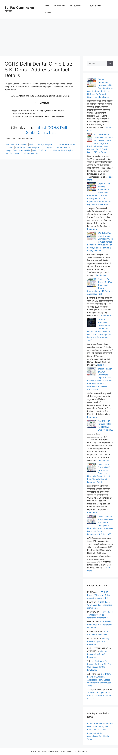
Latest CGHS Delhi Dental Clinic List (46, 130)
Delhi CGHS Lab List (41, 150)
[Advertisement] (59, 35)
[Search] (110, 63)
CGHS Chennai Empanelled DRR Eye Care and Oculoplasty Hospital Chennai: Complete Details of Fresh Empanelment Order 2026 (100, 525)
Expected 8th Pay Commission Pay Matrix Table (98, 736)
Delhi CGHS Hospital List (16, 144)
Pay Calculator (95, 6)
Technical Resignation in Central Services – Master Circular (99, 695)
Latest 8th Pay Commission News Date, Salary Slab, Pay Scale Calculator (100, 726)
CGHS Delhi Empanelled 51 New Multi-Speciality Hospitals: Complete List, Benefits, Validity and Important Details (99, 473)
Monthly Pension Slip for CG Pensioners (98, 641)
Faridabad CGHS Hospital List (29, 147)
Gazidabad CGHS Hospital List (24, 153)
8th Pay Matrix (75, 6)
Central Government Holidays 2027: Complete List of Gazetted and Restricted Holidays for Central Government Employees (100, 88)
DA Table (47, 13)
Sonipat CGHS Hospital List (18, 150)
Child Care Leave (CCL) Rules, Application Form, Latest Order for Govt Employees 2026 (99, 680)
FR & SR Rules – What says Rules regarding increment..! (98, 595)
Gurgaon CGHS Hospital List (58, 147)
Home (46, 6)
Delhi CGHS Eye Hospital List (42, 144)
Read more (92, 229)
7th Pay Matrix (59, 6)
